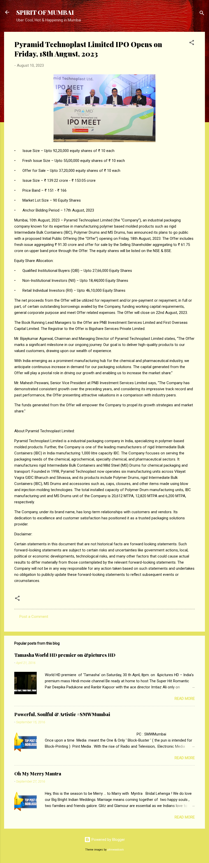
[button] (192, 43)
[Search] (202, 14)
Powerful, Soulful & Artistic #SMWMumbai (62, 714)
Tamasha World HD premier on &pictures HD (64, 655)
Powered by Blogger (107, 839)
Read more (185, 698)
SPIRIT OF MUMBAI (45, 12)
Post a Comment (33, 616)
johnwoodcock (115, 849)
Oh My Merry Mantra (37, 774)
